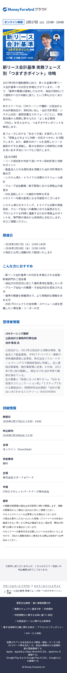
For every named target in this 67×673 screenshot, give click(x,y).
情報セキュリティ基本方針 (27, 608)
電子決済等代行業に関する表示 (18, 627)
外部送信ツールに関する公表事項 (33, 621)
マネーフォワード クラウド (16, 586)
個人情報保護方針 (42, 602)
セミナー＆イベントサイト (47, 586)
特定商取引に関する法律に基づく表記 (33, 614)
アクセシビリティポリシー (50, 627)
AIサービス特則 (33, 633)
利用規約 (48, 608)
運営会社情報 (23, 602)
